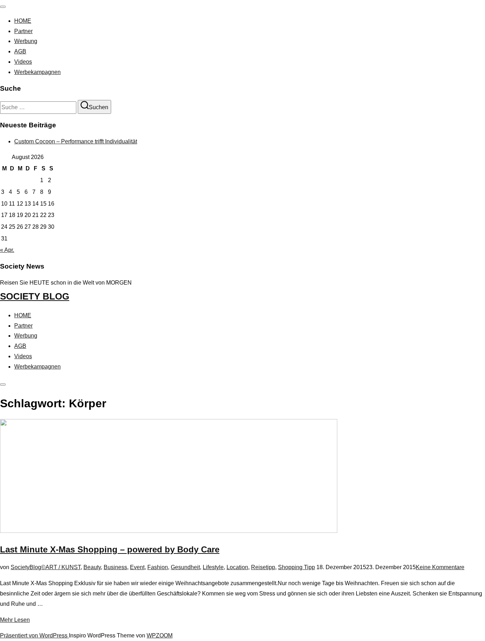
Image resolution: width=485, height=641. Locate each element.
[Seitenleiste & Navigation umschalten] (3, 384)
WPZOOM (160, 635)
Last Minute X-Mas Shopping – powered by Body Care (109, 549)
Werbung (25, 41)
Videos (23, 62)
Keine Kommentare (440, 567)
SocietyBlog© (28, 567)
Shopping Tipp (296, 567)
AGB (20, 51)
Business (115, 567)
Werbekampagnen (37, 72)
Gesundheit (185, 567)
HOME (22, 21)
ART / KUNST (63, 567)
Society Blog (34, 296)
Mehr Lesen (15, 620)
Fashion (157, 567)
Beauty (92, 567)
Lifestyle (213, 567)
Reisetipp (263, 567)
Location (237, 567)
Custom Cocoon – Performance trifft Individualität (75, 141)
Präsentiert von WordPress (34, 635)
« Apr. (7, 250)
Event (137, 567)
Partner (23, 31)
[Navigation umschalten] (3, 7)
